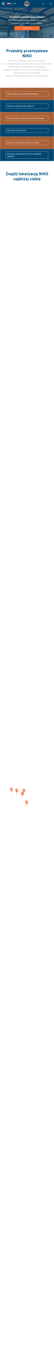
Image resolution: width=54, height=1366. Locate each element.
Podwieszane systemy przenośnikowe (26, 118)
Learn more (27, 28)
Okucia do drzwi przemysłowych (23, 94)
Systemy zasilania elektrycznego (23, 143)
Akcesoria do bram (16, 130)
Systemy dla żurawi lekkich (20, 106)
